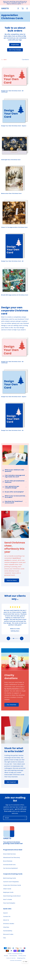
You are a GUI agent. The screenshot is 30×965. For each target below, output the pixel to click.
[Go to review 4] (16, 638)
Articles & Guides (8, 923)
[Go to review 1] (12, 638)
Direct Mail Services (9, 854)
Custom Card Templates (11, 881)
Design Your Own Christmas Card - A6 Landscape (12, 91)
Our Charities (11, 704)
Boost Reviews (7, 861)
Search (5, 913)
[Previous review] (8, 638)
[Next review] (21, 638)
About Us (6, 920)
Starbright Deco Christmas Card (10, 159)
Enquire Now (15, 44)
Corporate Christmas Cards (12, 885)
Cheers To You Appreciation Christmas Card (14, 227)
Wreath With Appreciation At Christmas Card (14, 295)
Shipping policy (21, 958)
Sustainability (7, 931)
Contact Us (6, 916)
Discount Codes (8, 934)
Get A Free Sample (15, 50)
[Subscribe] (25, 818)
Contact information (15, 960)
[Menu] (27, 8)
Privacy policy (22, 955)
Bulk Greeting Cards (9, 878)
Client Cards (7, 889)
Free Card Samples (9, 903)
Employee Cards (8, 892)
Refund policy (13, 955)
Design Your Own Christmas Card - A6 (12, 261)
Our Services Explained (10, 868)
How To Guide (7, 899)
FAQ (4, 938)
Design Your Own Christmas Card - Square (13, 125)
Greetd (14, 953)
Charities (6, 927)
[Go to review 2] (13, 638)
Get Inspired (11, 782)
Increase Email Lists (9, 864)
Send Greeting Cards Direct (12, 896)
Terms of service (11, 958)
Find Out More (12, 580)
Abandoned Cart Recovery (11, 857)
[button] (15, 470)
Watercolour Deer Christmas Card (11, 193)
